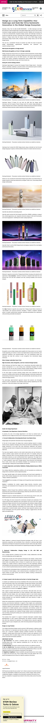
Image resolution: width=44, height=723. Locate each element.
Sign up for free (12, 717)
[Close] (22, 697)
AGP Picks (3, 1)
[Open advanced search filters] (37, 15)
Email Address (7, 711)
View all (41, 1)
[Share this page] (41, 15)
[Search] (35, 15)
